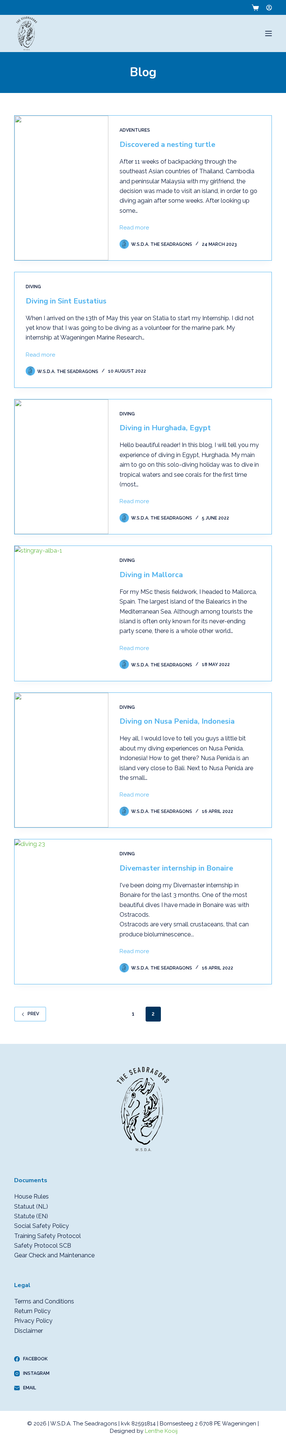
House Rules (31, 1196)
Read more (134, 227)
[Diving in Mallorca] (61, 613)
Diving (33, 286)
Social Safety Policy (41, 1225)
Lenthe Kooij (161, 1431)
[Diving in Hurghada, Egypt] (61, 466)
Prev (33, 1013)
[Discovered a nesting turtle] (61, 188)
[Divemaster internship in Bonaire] (61, 911)
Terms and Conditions (44, 1301)
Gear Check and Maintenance (54, 1255)
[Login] (269, 7)
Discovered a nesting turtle (167, 144)
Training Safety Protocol (47, 1235)
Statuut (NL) (31, 1206)
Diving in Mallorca (151, 575)
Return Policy (32, 1311)
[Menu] (268, 33)
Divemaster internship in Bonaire (176, 868)
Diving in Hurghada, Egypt (165, 428)
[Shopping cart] (254, 7)
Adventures (135, 130)
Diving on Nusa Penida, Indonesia (177, 721)
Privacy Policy (33, 1320)
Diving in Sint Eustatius (66, 301)
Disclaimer (28, 1330)
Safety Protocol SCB (42, 1245)
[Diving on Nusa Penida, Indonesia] (61, 760)
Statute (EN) (31, 1216)
